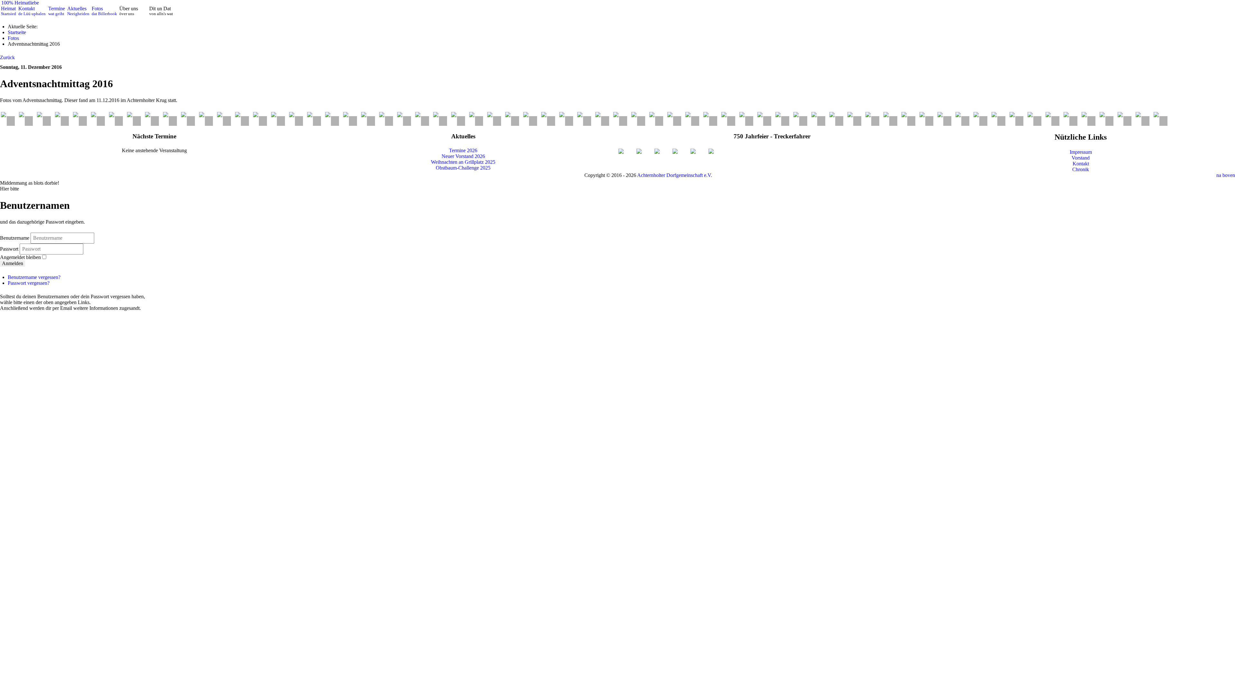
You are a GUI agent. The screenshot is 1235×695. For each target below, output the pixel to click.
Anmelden (12, 263)
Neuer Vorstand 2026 (463, 156)
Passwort (10, 249)
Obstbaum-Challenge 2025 (463, 168)
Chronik (1080, 169)
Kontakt (1081, 163)
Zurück (7, 57)
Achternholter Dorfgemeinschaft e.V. (674, 175)
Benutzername (14, 238)
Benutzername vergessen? (34, 277)
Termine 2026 (463, 150)
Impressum (1081, 152)
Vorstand (1081, 158)
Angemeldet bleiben (20, 257)
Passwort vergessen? (29, 283)
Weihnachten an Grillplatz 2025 (463, 162)
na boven (1225, 175)
